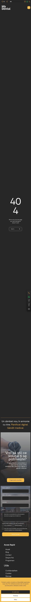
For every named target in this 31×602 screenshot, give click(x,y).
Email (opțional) (7, 495)
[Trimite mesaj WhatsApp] (29, 297)
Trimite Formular (15, 534)
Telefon (5, 502)
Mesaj (3, 509)
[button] (28, 7)
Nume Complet (6, 487)
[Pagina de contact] (29, 309)
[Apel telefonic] (29, 293)
